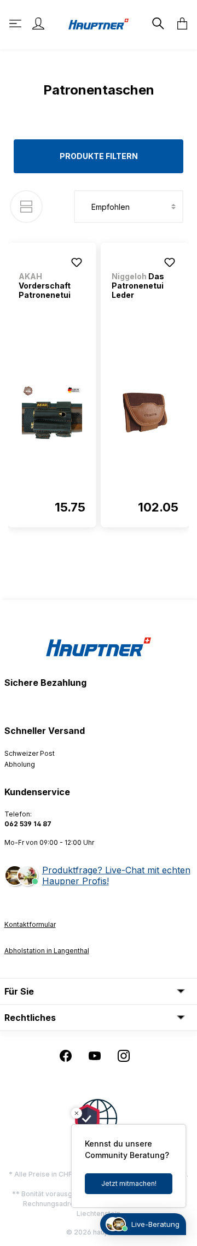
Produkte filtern (99, 156)
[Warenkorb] (179, 23)
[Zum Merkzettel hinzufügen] (77, 262)
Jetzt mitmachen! (129, 1183)
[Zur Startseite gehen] (98, 23)
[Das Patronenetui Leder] (145, 413)
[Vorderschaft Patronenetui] (52, 413)
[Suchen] (157, 23)
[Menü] (16, 23)
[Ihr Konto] (38, 23)
